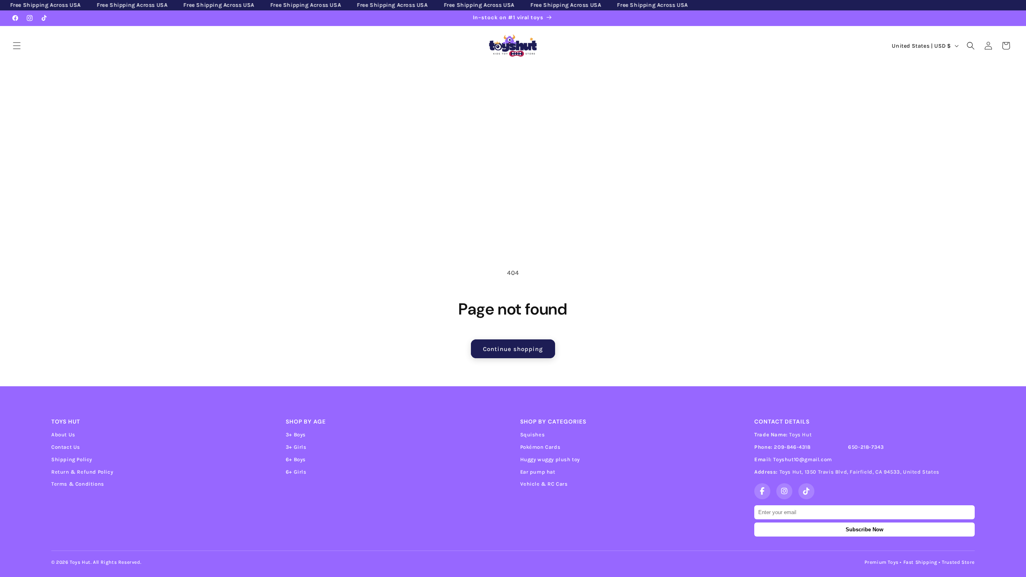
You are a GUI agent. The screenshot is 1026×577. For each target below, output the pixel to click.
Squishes (532, 435)
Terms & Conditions (77, 484)
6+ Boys (296, 459)
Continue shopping (513, 349)
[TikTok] (806, 491)
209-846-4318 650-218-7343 (829, 447)
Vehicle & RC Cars (544, 484)
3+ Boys (296, 435)
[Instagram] (784, 491)
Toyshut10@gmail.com (802, 459)
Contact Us (65, 447)
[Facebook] (762, 491)
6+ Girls (296, 472)
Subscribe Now (864, 530)
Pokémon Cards (540, 447)
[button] (17, 45)
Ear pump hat (537, 472)
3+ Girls (296, 447)
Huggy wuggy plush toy (550, 459)
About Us (63, 435)
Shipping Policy (71, 459)
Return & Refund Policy (82, 472)
